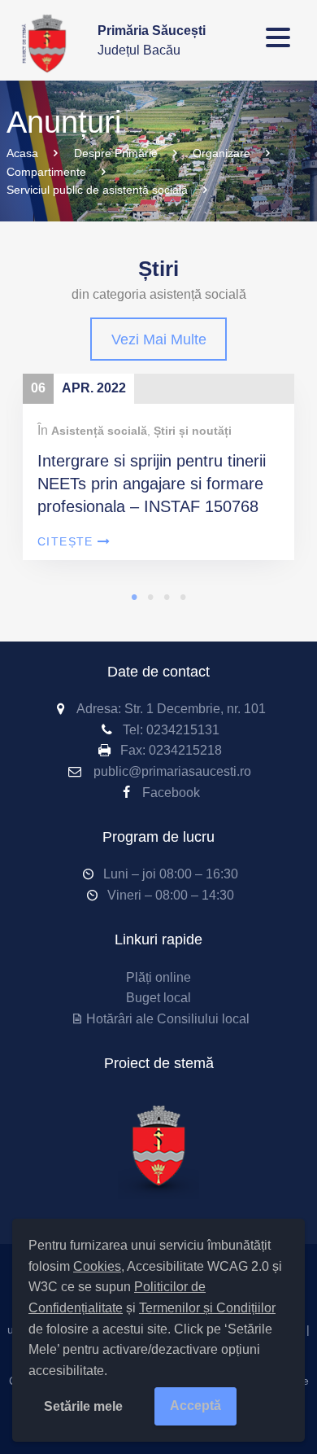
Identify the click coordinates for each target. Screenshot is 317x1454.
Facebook (171, 792)
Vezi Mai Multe (158, 339)
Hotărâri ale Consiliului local (167, 1019)
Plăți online (158, 977)
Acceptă (195, 1405)
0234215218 (185, 750)
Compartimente (46, 171)
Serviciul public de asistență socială (97, 189)
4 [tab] (183, 597)
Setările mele (83, 1406)
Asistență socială (99, 430)
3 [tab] (166, 597)
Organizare (221, 153)
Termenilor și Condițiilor (207, 1308)
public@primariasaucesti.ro (172, 771)
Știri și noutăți (193, 430)
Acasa (22, 153)
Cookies (97, 1266)
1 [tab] (134, 597)
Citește (65, 541)
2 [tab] (150, 597)
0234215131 (182, 730)
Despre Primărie (116, 153)
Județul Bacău (152, 40)
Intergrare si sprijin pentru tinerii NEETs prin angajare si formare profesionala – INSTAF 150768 (151, 483)
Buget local (158, 998)
